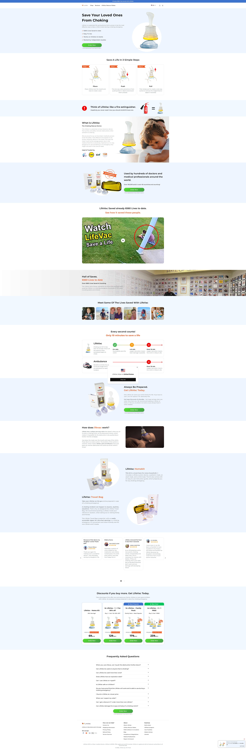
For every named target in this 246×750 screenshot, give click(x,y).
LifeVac (122, 747)
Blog (125, 732)
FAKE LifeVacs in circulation (131, 729)
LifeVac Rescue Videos (130, 727)
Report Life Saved (129, 739)
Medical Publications (129, 736)
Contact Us (106, 725)
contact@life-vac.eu (115, 674)
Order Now (92, 45)
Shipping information (109, 727)
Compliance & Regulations (131, 734)
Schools (146, 734)
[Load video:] (123, 240)
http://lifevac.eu (102, 696)
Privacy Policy (107, 729)
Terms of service (107, 734)
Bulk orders (147, 725)
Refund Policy (107, 732)
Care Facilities (148, 729)
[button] (153, 5)
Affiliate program (149, 727)
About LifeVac (127, 725)
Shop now (123, 379)
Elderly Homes (148, 732)
